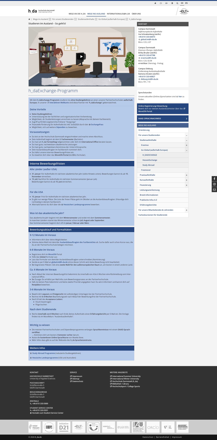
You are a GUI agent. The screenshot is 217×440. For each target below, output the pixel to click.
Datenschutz (77, 381)
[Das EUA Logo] (123, 427)
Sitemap (75, 378)
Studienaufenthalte (86, 19)
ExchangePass (97, 124)
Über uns (136, 14)
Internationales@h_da (118, 14)
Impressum (77, 376)
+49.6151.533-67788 (146, 55)
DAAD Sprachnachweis (149, 118)
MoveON (52, 254)
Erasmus (145, 145)
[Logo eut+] (78, 427)
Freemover (146, 170)
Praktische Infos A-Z (148, 200)
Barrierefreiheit (162, 437)
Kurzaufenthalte (147, 180)
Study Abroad (148, 165)
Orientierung (144, 130)
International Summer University (126, 376)
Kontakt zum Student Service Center (47, 413)
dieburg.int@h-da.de (149, 79)
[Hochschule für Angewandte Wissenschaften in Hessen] (34, 427)
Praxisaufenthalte (147, 175)
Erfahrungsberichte (148, 205)
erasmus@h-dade (148, 58)
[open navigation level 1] (49, 19)
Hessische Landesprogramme (45, 357)
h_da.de (38, 437)
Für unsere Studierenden (63, 19)
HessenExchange (150, 160)
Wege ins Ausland (96, 14)
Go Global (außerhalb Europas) (111, 19)
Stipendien (60, 127)
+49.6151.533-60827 (146, 76)
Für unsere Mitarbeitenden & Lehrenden (155, 210)
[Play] (81, 56)
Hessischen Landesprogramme (77, 204)
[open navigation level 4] (126, 19)
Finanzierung (145, 185)
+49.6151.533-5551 (40, 410)
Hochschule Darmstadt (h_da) (125, 381)
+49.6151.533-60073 (146, 37)
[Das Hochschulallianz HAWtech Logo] (108, 427)
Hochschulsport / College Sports (126, 386)
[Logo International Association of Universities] (138, 427)
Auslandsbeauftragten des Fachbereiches (78, 242)
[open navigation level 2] (75, 19)
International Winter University (125, 378)
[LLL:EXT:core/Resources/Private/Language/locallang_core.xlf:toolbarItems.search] (177, 3)
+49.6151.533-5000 (40, 403)
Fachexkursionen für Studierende (152, 215)
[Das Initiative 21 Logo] (64, 427)
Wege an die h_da (77, 14)
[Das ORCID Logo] (153, 427)
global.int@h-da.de (59, 262)
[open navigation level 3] (95, 19)
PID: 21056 (47, 437)
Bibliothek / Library (120, 384)
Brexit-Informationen (149, 195)
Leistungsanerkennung (150, 190)
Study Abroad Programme (43, 353)
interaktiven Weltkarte (59, 102)
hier (180, 96)
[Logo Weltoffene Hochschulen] (183, 427)
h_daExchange (135, 19)
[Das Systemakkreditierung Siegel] (49, 427)
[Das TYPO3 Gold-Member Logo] (168, 427)
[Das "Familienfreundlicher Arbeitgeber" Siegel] (93, 427)
